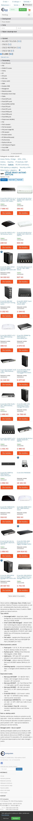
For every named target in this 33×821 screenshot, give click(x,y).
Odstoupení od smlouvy (6, 783)
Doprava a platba (4, 788)
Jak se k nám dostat (5, 790)
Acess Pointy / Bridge (8, 159)
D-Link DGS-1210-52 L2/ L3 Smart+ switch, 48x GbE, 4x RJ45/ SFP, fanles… (8, 200)
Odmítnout (6, 818)
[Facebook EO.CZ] (1, 763)
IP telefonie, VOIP (21, 162)
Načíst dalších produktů (17, 596)
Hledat (23, 9)
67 (12, 51)
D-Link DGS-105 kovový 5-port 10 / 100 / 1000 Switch (24, 268)
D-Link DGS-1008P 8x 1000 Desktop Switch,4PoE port (6, 474)
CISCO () (6, 44)
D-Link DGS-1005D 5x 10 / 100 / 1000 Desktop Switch (7, 337)
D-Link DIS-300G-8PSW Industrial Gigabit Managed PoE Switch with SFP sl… (8, 578)
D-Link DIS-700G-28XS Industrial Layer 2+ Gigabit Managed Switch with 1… (24, 543)
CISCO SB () (8, 51)
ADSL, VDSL (22, 159)
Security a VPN (25, 167)
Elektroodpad (3, 792)
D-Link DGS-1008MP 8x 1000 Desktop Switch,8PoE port (23, 337)
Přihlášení (28, 5)
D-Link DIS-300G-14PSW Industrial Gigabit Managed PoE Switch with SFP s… (8, 269)
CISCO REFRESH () (11, 47)
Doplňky (10, 162)
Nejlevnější (12, 180)
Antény (2, 162)
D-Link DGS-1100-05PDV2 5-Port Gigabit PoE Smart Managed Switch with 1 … (24, 577)
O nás (5, 2)
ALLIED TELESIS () (11, 41)
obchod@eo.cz (6, 805)
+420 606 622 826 (7, 803)
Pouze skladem (6, 22)
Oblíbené (4, 180)
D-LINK (7, 177)
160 (10, 54)
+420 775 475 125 (17, 803)
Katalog (5, 15)
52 (9, 44)
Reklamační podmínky (5, 781)
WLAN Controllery (22, 165)
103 (19, 41)
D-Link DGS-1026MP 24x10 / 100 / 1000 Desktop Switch (8, 371)
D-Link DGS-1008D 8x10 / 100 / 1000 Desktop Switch (24, 508)
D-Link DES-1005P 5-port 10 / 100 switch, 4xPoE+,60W (24, 302)
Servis (16, 5)
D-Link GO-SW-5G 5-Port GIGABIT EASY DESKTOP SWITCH (24, 200)
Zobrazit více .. (5, 57)
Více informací (5, 815)
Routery (3, 165)
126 (18, 47)
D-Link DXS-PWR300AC (24, 473)
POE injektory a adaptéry (9, 167)
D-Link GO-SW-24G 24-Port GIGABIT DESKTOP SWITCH (7, 542)
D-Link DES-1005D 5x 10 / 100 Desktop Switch (7, 233)
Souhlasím (16, 818)
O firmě (2, 776)
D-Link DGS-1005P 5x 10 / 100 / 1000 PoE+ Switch (7, 439)
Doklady (27, 2)
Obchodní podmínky (5, 778)
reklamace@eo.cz (15, 805)
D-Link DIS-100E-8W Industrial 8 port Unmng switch (7, 302)
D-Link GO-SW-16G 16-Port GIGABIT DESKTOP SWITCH (24, 440)
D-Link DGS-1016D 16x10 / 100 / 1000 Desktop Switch (7, 405)
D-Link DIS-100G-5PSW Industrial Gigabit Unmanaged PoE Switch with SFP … (24, 372)
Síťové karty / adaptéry (8, 170)
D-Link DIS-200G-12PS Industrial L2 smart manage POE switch (23, 405)
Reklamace (5, 5)
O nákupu (16, 2)
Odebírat (19, 769)
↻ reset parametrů (16, 153)
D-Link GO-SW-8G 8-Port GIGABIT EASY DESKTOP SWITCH (24, 234)
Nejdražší (19, 180)
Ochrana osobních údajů (6, 785)
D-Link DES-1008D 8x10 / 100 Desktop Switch (7, 507)
